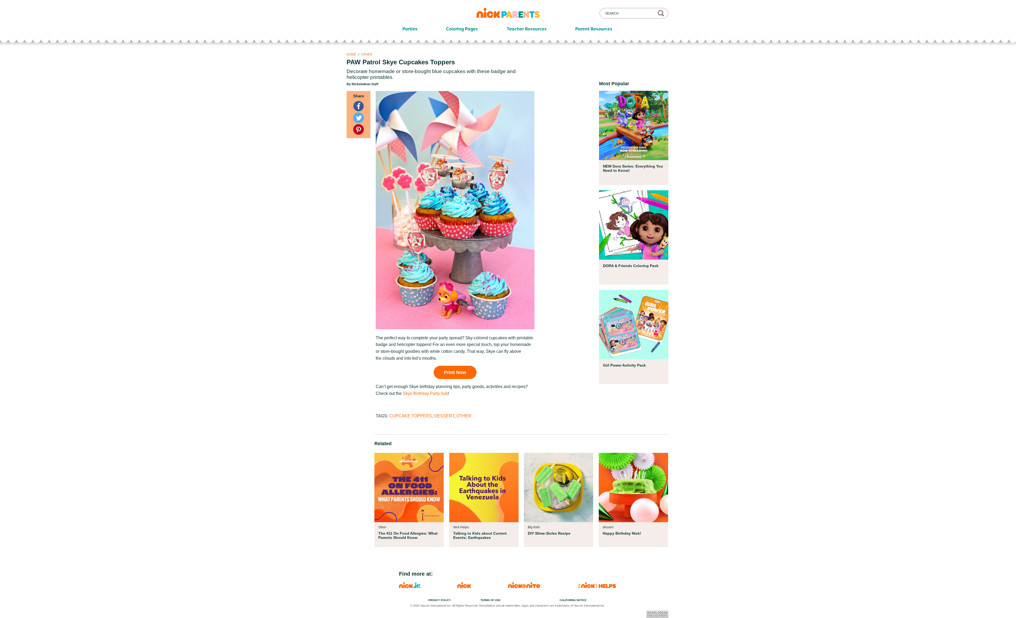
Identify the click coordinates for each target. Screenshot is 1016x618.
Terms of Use (490, 600)
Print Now (455, 372)
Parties (410, 29)
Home (351, 54)
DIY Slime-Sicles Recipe (549, 533)
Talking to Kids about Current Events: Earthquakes (480, 535)
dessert (444, 416)
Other (366, 54)
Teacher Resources (527, 29)
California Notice (573, 600)
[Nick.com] (464, 586)
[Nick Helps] (597, 586)
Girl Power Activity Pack (624, 365)
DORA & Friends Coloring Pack (631, 266)
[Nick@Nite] (524, 586)
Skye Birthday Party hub (425, 393)
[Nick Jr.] (409, 586)
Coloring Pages (462, 29)
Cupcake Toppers (410, 416)
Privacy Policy (439, 600)
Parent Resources (593, 29)
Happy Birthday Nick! (622, 533)
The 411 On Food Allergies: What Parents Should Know (408, 535)
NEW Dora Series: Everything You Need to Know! (633, 168)
